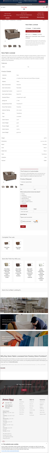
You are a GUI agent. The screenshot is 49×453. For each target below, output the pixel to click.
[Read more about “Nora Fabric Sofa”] (9, 244)
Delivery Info (42, 401)
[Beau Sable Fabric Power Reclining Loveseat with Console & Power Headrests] (30, 265)
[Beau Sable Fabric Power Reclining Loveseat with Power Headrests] (18, 265)
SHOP (20, 399)
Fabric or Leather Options (27, 201)
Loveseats (19, 20)
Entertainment (22, 407)
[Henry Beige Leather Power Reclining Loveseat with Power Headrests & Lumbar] (7, 265)
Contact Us (32, 401)
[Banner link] (24, 305)
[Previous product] (42, 20)
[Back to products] (44, 20)
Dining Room (21, 405)
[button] (24, 9)
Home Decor (21, 412)
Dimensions (24, 195)
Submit (23, 226)
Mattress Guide (43, 414)
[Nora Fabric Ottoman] (18, 243)
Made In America (31, 413)
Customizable (34, 36)
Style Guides (42, 412)
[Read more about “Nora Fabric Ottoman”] (21, 244)
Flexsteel (43, 36)
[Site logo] (24, 7)
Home (3, 20)
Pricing (23, 193)
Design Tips (42, 410)
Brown (29, 36)
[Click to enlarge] (5, 41)
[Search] (44, 7)
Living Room (12, 20)
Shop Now (42, 1)
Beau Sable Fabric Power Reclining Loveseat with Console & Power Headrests (30, 273)
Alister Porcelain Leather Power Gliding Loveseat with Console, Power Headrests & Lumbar (41, 274)
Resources (42, 399)
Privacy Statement (42, 408)
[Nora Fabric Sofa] (7, 243)
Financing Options (42, 404)
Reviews (31, 407)
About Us (32, 399)
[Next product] (45, 20)
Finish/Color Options (26, 200)
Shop (7, 20)
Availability (24, 203)
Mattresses (21, 414)
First (21, 189)
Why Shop (31, 405)
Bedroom (21, 403)
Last (34, 189)
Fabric (39, 36)
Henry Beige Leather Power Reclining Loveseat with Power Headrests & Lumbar (7, 273)
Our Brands (32, 415)
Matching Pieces (25, 198)
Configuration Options (26, 197)
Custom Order (32, 409)
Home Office (21, 409)
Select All (24, 206)
